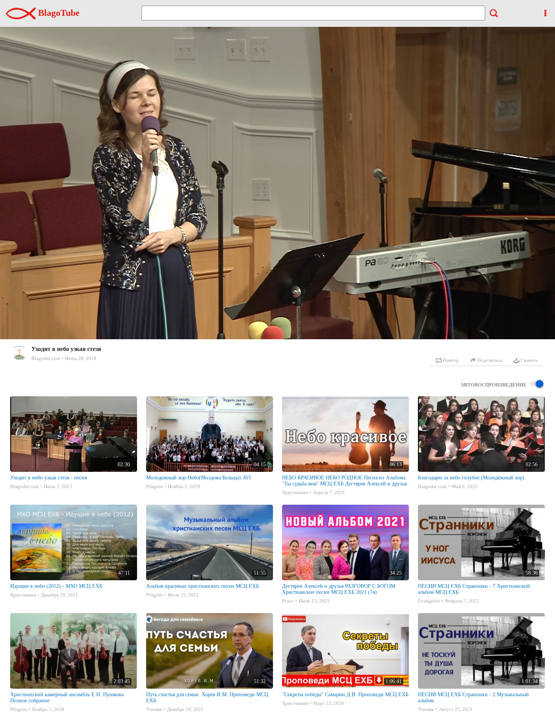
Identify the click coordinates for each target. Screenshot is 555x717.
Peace (288, 601)
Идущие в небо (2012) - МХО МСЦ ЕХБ (56, 586)
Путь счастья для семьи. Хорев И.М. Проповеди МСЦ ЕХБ (207, 697)
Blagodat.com (45, 358)
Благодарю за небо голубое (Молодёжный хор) (471, 478)
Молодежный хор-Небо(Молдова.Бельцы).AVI (198, 478)
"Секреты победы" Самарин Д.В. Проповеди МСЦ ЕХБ (345, 694)
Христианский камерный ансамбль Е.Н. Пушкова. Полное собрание (67, 697)
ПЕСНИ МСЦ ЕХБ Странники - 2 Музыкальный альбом (473, 697)
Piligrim (154, 486)
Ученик (154, 709)
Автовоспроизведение (494, 385)
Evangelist (429, 601)
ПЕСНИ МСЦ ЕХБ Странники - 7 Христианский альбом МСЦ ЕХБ (474, 589)
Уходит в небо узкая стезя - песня (48, 478)
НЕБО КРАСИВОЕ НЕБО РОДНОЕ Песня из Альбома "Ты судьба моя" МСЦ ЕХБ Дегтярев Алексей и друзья (344, 481)
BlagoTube (58, 13)
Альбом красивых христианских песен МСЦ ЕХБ (202, 586)
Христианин (295, 492)
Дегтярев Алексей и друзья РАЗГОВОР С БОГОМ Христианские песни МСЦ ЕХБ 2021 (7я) (338, 589)
